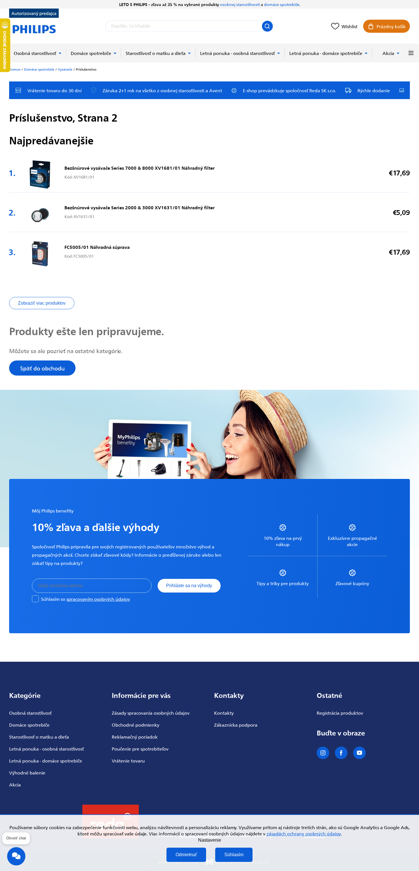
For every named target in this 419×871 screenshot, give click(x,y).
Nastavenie (209, 840)
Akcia (15, 784)
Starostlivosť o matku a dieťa (39, 736)
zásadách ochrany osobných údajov (304, 833)
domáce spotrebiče (281, 4)
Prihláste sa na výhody (189, 585)
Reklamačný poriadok (135, 736)
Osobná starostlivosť (30, 713)
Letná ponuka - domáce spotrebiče (45, 760)
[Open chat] (16, 854)
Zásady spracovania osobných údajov (151, 713)
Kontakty (224, 713)
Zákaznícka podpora (235, 725)
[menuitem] (37, 53)
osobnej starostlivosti (240, 4)
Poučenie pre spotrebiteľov (140, 748)
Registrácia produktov (340, 713)
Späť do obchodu (42, 368)
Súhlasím (233, 854)
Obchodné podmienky (135, 725)
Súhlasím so (85, 599)
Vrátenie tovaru (128, 760)
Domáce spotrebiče (29, 725)
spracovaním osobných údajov (98, 599)
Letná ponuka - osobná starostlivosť (46, 748)
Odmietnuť (186, 854)
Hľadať (267, 26)
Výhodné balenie (27, 772)
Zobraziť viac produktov (42, 303)
